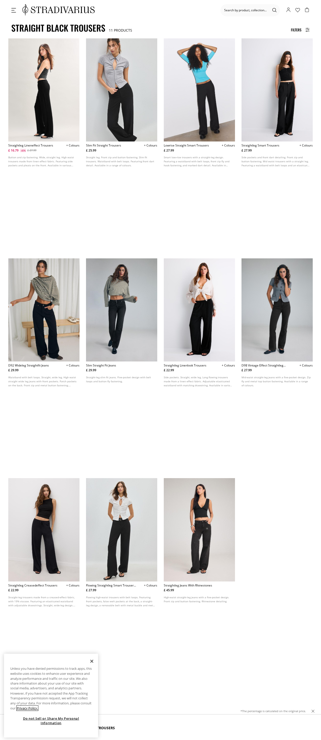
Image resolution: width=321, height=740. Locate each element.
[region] (51, 695)
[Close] (91, 661)
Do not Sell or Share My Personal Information (51, 720)
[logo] (58, 10)
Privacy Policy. (27, 708)
